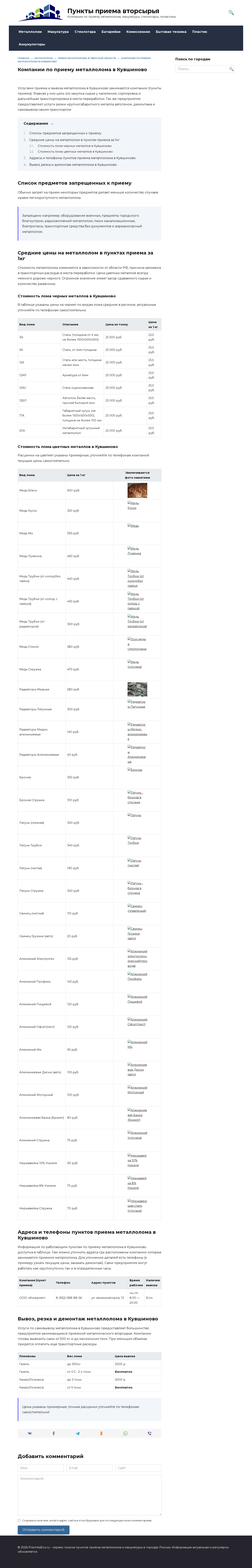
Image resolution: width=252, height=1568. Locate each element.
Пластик (199, 32)
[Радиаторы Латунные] (137, 709)
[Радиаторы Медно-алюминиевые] (137, 732)
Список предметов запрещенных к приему (65, 133)
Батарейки (111, 32)
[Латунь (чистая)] (137, 868)
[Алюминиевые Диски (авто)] (137, 1072)
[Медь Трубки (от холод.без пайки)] (137, 579)
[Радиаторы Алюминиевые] (137, 755)
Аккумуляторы (32, 44)
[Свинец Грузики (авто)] (137, 936)
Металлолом (30, 32)
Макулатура (58, 32)
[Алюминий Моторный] (137, 1095)
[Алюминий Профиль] (137, 981)
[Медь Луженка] (137, 556)
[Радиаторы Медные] (137, 689)
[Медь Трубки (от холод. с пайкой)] (137, 601)
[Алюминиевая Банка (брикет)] (137, 1118)
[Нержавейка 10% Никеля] (137, 1163)
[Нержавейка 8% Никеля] (137, 1186)
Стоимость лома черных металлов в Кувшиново (75, 146)
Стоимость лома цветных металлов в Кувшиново (75, 151)
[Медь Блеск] (137, 490)
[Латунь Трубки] (137, 845)
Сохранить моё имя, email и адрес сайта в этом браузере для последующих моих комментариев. (87, 1520)
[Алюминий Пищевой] (137, 1004)
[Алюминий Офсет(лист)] (137, 1027)
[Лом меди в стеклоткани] (137, 647)
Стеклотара (85, 32)
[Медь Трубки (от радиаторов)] (137, 624)
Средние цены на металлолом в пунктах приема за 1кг (74, 140)
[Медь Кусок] (137, 511)
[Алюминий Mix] (137, 1049)
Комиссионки (138, 32)
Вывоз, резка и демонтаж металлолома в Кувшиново (73, 165)
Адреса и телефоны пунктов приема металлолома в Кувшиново (82, 158)
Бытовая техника (171, 32)
